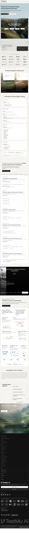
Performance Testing (3, 452)
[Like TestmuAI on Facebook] (20, 527)
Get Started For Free (5, 212)
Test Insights (26, 174)
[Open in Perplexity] (3, 495)
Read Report (3, 313)
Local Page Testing (3, 455)
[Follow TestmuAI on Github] (26, 527)
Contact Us (14, 515)
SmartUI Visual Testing (3, 461)
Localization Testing (3, 460)
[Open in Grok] (7, 495)
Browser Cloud (3, 453)
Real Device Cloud (16, 174)
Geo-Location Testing (3, 457)
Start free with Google (5, 305)
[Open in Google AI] (10, 495)
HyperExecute (21, 174)
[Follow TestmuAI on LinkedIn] (23, 527)
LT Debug (2, 454)
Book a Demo (24, 292)
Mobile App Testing (3, 449)
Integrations (2, 462)
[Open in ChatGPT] (1, 495)
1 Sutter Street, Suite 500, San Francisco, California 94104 (4, 510)
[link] (3, 1)
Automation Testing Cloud (4, 437)
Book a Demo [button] (14, 489)
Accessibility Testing (3, 458)
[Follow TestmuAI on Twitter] (21, 527)
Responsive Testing (3, 459)
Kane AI (7, 174)
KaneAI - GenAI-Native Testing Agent (5, 438)
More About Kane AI (4, 195)
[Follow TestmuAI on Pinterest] (27, 527)
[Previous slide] (1, 290)
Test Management (3, 448)
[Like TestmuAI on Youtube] (24, 527)
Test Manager (3, 174)
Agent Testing (11, 174)
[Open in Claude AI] (5, 495)
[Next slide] (3, 290)
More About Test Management (6, 181)
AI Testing (2, 450)
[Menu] (27, 1)
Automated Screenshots (4, 456)
